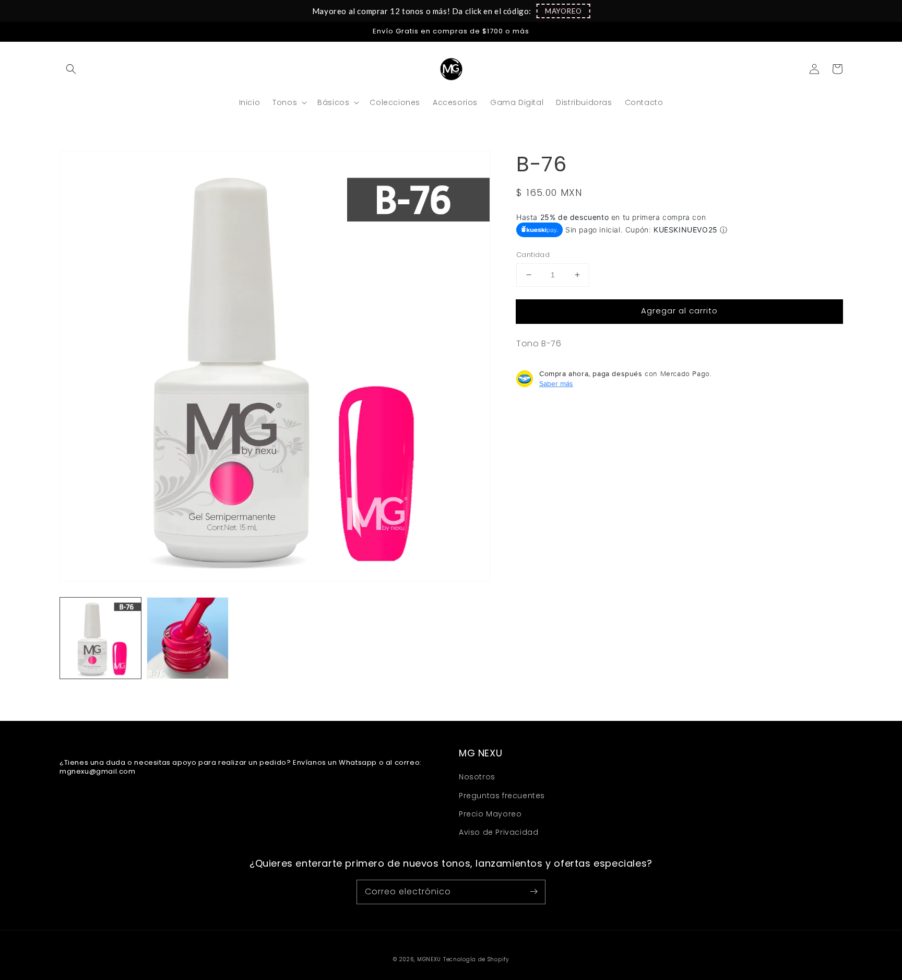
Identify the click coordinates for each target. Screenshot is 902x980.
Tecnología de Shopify (476, 959)
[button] (563, 11)
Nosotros (477, 777)
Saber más (556, 383)
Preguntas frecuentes (502, 795)
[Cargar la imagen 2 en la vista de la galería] (188, 638)
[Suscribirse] (533, 891)
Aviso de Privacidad (498, 832)
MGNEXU (429, 959)
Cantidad (533, 255)
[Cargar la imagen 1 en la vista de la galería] (100, 638)
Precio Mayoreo (490, 814)
